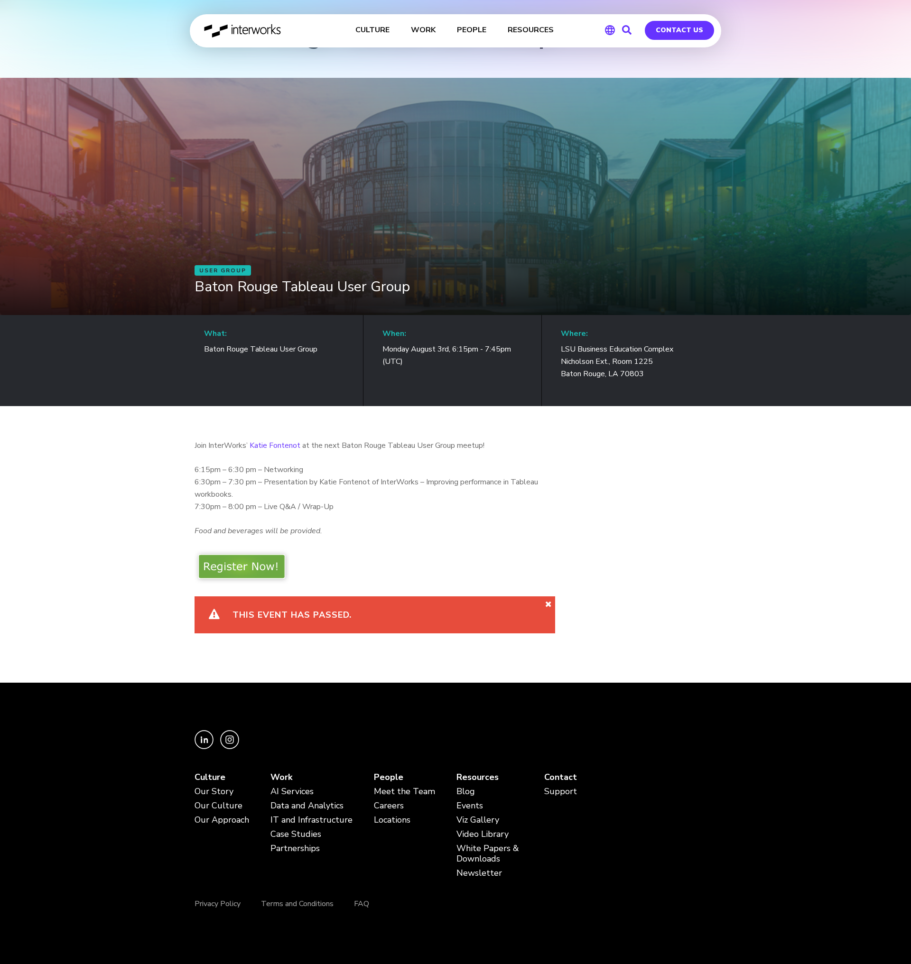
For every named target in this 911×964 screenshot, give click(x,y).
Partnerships (295, 848)
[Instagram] (229, 746)
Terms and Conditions (297, 904)
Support (560, 791)
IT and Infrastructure (311, 820)
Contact (560, 777)
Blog (465, 791)
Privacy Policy (218, 904)
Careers (389, 805)
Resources (477, 777)
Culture (210, 777)
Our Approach (222, 820)
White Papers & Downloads (487, 853)
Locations (392, 820)
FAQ (361, 904)
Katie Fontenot (275, 445)
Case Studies (295, 834)
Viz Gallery (477, 820)
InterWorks (243, 30)
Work (281, 777)
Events (469, 805)
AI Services (292, 791)
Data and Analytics (307, 805)
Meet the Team (404, 791)
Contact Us (679, 30)
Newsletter (479, 873)
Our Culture (218, 805)
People (388, 777)
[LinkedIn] (205, 746)
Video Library (482, 834)
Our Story (214, 791)
